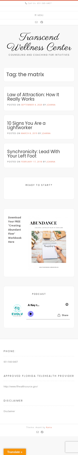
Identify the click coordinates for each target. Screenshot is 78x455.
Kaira (49, 427)
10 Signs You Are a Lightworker (26, 125)
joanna (51, 104)
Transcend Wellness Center (39, 42)
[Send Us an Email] (36, 22)
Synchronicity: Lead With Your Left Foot (33, 154)
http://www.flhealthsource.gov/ (21, 386)
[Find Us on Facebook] (41, 22)
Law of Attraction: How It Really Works (33, 97)
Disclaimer (9, 411)
